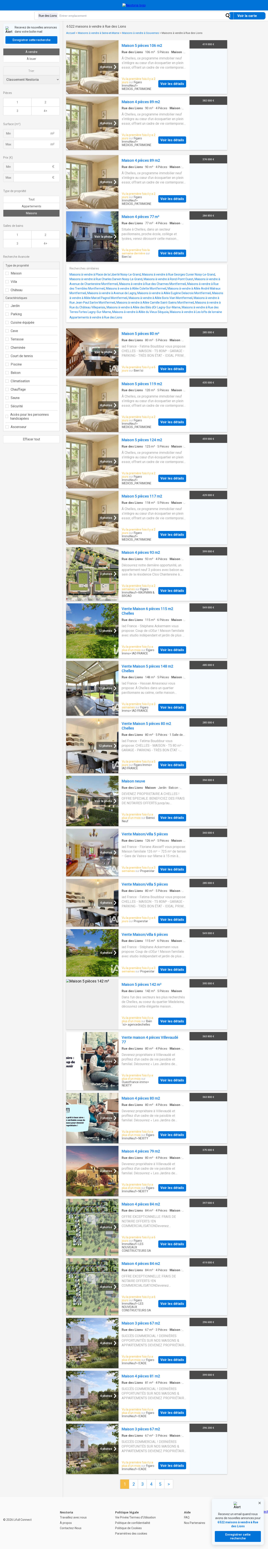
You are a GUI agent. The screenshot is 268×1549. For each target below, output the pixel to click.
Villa (14, 282)
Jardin (15, 306)
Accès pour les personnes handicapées (29, 417)
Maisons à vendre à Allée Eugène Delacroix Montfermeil (174, 293)
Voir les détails (172, 84)
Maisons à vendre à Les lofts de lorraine (196, 312)
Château (16, 290)
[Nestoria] (134, 5)
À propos (66, 1523)
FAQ (186, 1517)
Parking (16, 314)
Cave (14, 331)
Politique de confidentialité (132, 1523)
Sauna (15, 398)
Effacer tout (31, 439)
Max (8, 144)
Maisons (31, 213)
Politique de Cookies (128, 1528)
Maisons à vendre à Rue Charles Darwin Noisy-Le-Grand (106, 279)
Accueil (70, 33)
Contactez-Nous (70, 1528)
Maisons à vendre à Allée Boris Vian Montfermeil (160, 298)
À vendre (31, 52)
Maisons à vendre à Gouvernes (140, 33)
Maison (16, 273)
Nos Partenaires (194, 1523)
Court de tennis (22, 356)
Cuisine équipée (22, 322)
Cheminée (18, 348)
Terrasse (17, 339)
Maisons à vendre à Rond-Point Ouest (168, 279)
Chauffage (18, 389)
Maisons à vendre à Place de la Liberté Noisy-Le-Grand (105, 274)
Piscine (16, 364)
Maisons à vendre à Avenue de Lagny (111, 293)
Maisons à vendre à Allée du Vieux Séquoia (140, 312)
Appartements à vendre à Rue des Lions (96, 317)
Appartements (31, 206)
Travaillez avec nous (73, 1517)
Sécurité (17, 406)
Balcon (16, 373)
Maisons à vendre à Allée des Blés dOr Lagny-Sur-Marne (143, 307)
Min (8, 133)
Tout (31, 199)
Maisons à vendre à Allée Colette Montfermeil (136, 288)
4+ (45, 111)
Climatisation (20, 381)
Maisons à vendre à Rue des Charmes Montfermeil (152, 284)
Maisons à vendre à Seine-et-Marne (98, 33)
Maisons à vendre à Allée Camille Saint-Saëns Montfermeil (155, 302)
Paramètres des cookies (131, 1533)
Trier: (31, 71)
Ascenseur (18, 427)
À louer (31, 58)
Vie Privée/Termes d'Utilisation (135, 1517)
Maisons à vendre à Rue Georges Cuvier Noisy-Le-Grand (178, 274)
